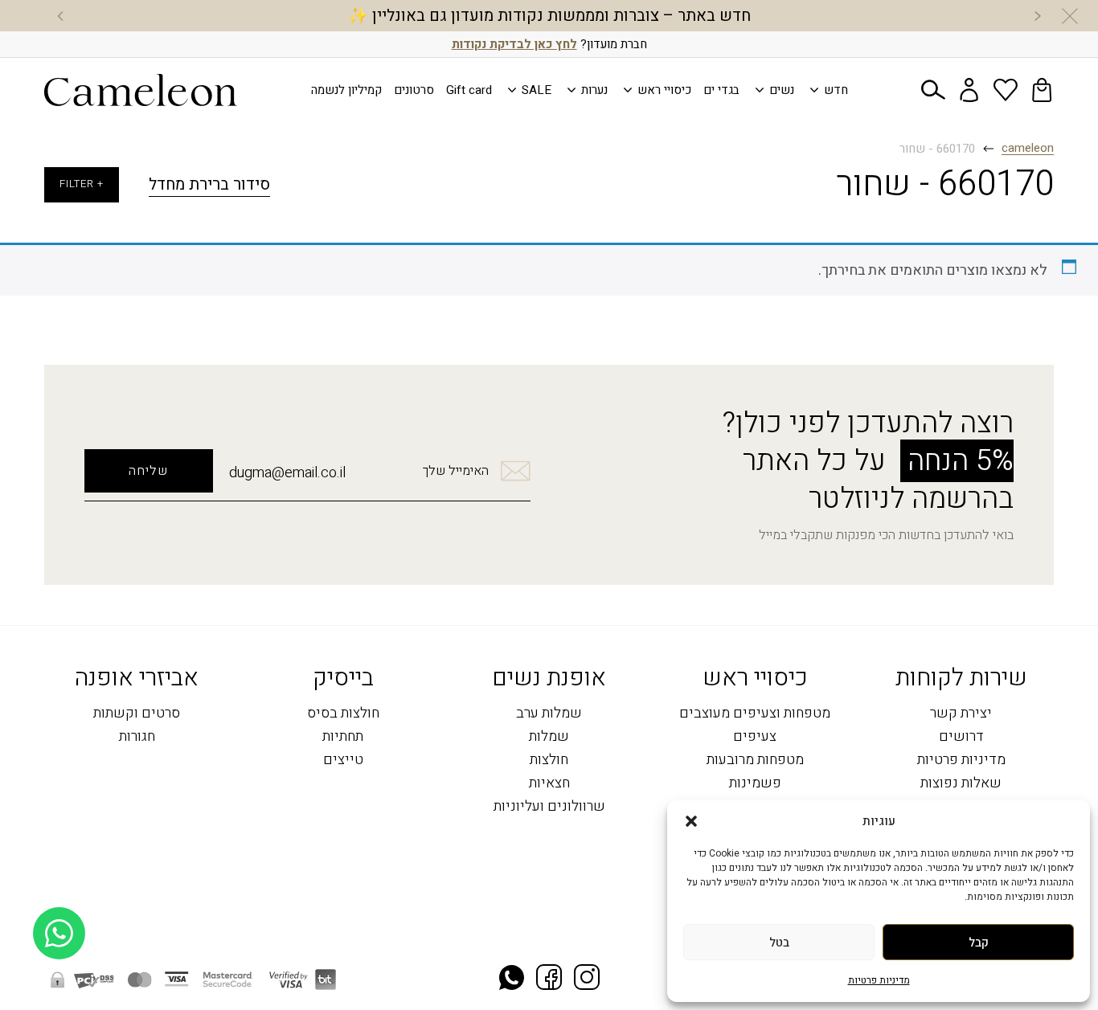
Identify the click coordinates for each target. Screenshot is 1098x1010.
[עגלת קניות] (1042, 90)
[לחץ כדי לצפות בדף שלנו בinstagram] (587, 979)
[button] (691, 821)
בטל (779, 942)
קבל (979, 942)
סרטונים (414, 90)
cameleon (1028, 148)
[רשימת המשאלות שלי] (1006, 90)
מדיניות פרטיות (879, 980)
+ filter (81, 184)
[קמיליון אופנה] (140, 90)
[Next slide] (60, 16)
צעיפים (754, 737)
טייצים (343, 760)
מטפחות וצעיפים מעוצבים (754, 714)
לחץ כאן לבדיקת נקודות (514, 44)
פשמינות (755, 783)
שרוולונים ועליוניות (549, 807)
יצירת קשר (961, 714)
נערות (594, 90)
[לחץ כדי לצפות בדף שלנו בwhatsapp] (511, 979)
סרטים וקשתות (136, 714)
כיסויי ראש (664, 90)
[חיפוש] (933, 90)
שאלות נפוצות (961, 783)
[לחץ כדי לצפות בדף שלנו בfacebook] (549, 979)
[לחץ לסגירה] (1070, 16)
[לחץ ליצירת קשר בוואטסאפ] (59, 960)
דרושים (961, 737)
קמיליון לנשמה (346, 90)
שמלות (549, 737)
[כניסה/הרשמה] (969, 90)
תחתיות (342, 737)
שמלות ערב (549, 714)
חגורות (137, 737)
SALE (536, 90)
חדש (836, 90)
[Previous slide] (1038, 16)
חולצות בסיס (343, 714)
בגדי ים (721, 90)
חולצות (549, 760)
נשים (781, 90)
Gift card (469, 90)
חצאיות (549, 783)
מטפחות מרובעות (755, 760)
